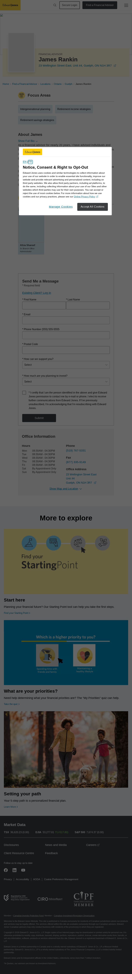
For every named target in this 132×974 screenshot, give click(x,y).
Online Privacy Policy (85, 197)
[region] (65, 181)
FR (30, 162)
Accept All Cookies (92, 206)
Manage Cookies (61, 207)
